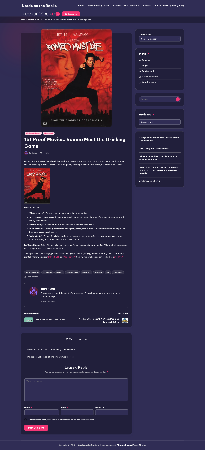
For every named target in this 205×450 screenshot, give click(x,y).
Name (28, 407)
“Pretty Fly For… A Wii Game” (154, 148)
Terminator (118, 272)
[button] (71, 13)
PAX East (98, 272)
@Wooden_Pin (69, 257)
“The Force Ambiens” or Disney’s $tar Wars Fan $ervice (158, 158)
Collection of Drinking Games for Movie (56, 357)
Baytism (59, 272)
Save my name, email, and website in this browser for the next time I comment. (61, 419)
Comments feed (150, 76)
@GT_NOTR (53, 257)
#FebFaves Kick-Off (149, 181)
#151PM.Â (118, 257)
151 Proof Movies (33, 133)
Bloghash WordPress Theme (131, 445)
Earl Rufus (48, 288)
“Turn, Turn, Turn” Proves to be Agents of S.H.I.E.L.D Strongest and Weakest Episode (158, 170)
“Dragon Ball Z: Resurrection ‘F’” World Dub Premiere (159, 139)
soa (107, 272)
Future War (86, 272)
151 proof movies (32, 272)
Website (99, 407)
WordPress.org (149, 82)
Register (146, 60)
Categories (145, 34)
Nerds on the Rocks (39, 5)
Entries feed (148, 71)
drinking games (72, 272)
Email (64, 407)
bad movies (47, 272)
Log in (145, 65)
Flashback (48, 133)
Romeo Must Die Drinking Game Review (56, 349)
